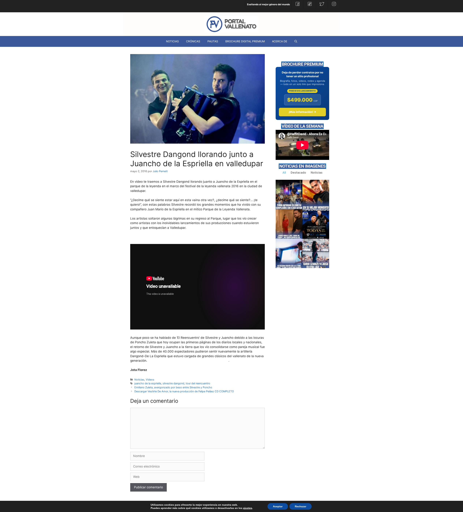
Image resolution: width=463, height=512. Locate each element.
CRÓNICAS (193, 41)
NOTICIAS (172, 41)
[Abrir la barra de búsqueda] (296, 41)
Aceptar (278, 506)
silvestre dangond (173, 383)
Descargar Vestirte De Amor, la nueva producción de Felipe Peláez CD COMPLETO (184, 391)
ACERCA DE (279, 41)
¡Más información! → (302, 112)
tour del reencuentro (198, 383)
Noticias (139, 379)
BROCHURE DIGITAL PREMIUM (245, 41)
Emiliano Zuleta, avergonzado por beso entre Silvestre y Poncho (173, 387)
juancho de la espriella (147, 383)
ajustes (247, 508)
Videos (150, 379)
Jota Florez (138, 370)
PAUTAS (212, 41)
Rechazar (300, 506)
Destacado (298, 172)
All (284, 172)
